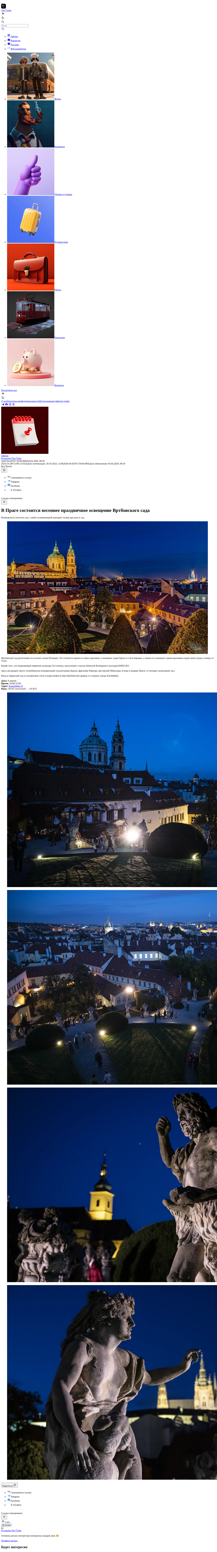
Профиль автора (9, 1540)
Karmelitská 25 (16, 686)
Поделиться (7, 1486)
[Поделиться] (4, 470)
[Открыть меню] (2, 3)
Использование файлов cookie (54, 401)
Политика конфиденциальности (23, 401)
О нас (4, 401)
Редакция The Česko (11, 458)
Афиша (4, 455)
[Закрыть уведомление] (4, 502)
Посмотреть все (9, 390)
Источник (6, 1525)
